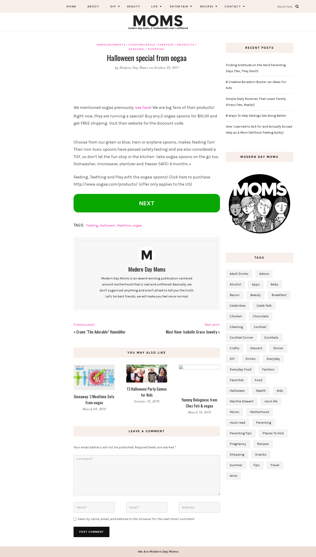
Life (154, 6)
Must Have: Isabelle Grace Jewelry (191, 332)
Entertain (178, 6)
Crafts (234, 348)
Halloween (107, 225)
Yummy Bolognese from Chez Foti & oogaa (199, 403)
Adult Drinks (239, 274)
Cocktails (271, 338)
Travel (274, 465)
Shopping (156, 49)
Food (258, 380)
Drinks (250, 359)
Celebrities (238, 306)
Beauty (133, 6)
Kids (280, 391)
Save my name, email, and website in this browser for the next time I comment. (136, 519)
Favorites (237, 380)
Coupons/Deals (141, 44)
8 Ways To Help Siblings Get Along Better (256, 116)
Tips (256, 465)
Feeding (92, 225)
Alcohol (235, 284)
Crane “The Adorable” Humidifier (101, 332)
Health (261, 391)
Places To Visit (273, 433)
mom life (270, 401)
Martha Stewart (242, 401)
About (93, 6)
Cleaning (236, 327)
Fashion (268, 369)
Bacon (234, 295)
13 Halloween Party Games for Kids (147, 392)
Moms (234, 412)
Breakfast (279, 295)
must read (237, 423)
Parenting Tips (241, 433)
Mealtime (124, 225)
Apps (256, 284)
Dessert (256, 348)
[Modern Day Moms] (158, 22)
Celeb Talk (264, 306)
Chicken (236, 316)
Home (71, 6)
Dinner (278, 348)
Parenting (263, 423)
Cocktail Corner (241, 338)
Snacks (260, 454)
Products (186, 44)
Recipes (206, 6)
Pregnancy (238, 444)
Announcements (111, 44)
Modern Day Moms (133, 68)
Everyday (166, 44)
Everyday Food (240, 369)
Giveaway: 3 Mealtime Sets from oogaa (94, 399)
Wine (233, 476)
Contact (233, 6)
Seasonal (137, 49)
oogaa (137, 225)
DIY (113, 6)
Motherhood (259, 412)
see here (142, 107)
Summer (236, 465)
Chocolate (260, 316)
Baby (274, 284)
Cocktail (260, 327)
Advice (264, 274)
